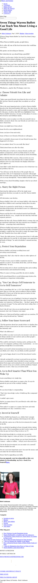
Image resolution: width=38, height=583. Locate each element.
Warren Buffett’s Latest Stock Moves (14, 547)
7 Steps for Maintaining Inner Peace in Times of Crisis (19, 546)
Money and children (9, 521)
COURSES (7, 5)
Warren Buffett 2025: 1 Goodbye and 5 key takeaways (19, 535)
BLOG (6, 4)
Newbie (6, 523)
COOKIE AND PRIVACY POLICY (10, 571)
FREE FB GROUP (9, 8)
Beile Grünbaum (6, 33)
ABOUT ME (7, 12)
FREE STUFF (8, 7)
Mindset (22, 33)
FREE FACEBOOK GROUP (8, 577)
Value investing (29, 33)
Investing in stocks (9, 518)
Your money (7, 526)
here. (8, 462)
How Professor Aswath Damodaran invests (16, 533)
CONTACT (7, 13)
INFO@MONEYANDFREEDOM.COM (12, 556)
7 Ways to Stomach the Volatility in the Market (17, 541)
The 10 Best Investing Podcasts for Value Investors (18, 539)
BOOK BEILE (8, 10)
